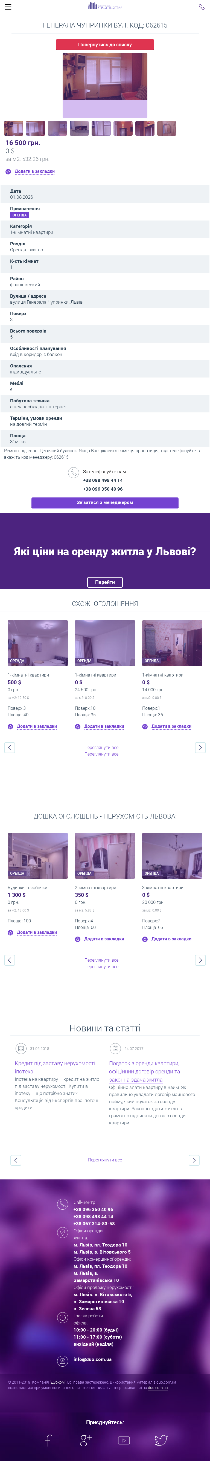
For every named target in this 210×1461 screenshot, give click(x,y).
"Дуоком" (58, 1382)
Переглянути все (101, 747)
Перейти (105, 582)
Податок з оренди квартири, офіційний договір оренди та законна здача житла (144, 1071)
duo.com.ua (158, 1387)
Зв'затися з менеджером (105, 502)
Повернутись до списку (105, 44)
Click (8, 8)
